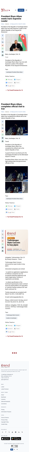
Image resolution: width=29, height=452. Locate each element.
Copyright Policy (5, 422)
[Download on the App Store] (5, 438)
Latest (2, 386)
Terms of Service (5, 417)
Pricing (2, 409)
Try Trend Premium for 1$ (15, 90)
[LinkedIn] (19, 432)
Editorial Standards (5, 401)
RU (17, 449)
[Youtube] (12, 432)
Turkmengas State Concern (12, 315)
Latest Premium (5, 389)
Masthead (3, 397)
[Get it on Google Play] (16, 438)
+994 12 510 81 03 (5, 377)
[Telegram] (15, 432)
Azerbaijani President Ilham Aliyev (14, 72)
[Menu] (26, 10)
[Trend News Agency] (5, 366)
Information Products (6, 411)
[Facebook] (5, 432)
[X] (9, 432)
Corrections (4, 403)
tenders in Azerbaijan (11, 318)
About (2, 394)
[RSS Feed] (22, 432)
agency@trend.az (4, 379)
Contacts (3, 399)
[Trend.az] (5, 10)
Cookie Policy (4, 424)
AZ (14, 449)
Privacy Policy (4, 419)
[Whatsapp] (2, 432)
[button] (2, 35)
